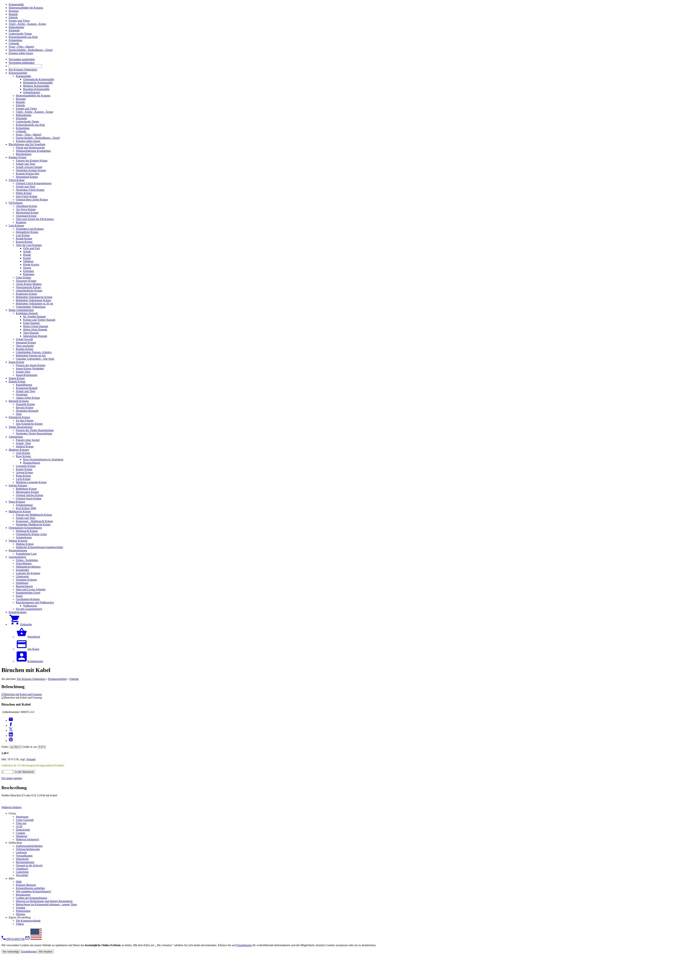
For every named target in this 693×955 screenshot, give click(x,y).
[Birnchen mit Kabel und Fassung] (21, 694)
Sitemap (20, 914)
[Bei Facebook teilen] (11, 725)
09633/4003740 (15, 939)
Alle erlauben (45, 951)
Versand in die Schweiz (29, 865)
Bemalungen (23, 894)
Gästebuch (22, 868)
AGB (19, 826)
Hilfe (19, 881)
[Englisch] (36, 939)
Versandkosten (24, 855)
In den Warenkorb (24, 772)
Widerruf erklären (11, 807)
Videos (20, 923)
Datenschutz (23, 829)
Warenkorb (22, 858)
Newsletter (22, 875)
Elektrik (74, 678)
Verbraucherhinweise (28, 849)
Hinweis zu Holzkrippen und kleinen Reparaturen (44, 901)
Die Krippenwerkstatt (28, 920)
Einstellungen (244, 945)
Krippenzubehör (57, 678)
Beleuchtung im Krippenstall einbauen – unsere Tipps (46, 904)
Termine (20, 907)
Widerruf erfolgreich (27, 839)
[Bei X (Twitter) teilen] (11, 730)
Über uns (21, 823)
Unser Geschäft (25, 819)
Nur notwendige (11, 951)
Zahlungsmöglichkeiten (29, 845)
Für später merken (11, 778)
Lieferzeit (21, 852)
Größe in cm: (29, 746)
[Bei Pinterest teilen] (11, 740)
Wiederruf (21, 836)
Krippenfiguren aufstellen (30, 888)
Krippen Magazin (26, 884)
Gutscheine (22, 871)
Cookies (20, 832)
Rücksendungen (25, 862)
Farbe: (5, 746)
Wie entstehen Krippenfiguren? (33, 891)
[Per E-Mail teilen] (11, 720)
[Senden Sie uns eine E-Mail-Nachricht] (27, 939)
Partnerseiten (23, 910)
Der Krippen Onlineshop (31, 678)
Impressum (22, 816)
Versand (30, 759)
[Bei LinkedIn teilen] (11, 735)
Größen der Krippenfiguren (31, 897)
